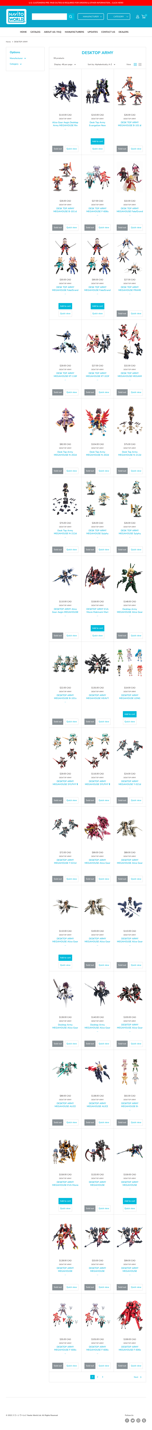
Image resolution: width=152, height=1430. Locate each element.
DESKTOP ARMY (65, 119)
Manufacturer (16, 58)
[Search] (70, 16)
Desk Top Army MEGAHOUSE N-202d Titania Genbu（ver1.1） (65, 454)
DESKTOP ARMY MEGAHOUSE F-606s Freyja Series (130, 1349)
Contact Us (108, 31)
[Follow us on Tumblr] (144, 1420)
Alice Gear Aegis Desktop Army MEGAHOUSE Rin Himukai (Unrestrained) (65, 125)
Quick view (71, 148)
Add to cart (97, 141)
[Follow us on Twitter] (133, 1420)
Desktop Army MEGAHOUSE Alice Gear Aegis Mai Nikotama (65, 1027)
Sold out (58, 148)
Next (136, 1377)
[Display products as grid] (135, 64)
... (65, 128)
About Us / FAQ (52, 31)
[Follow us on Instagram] (138, 1420)
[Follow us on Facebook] (127, 1420)
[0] (143, 16)
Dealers (123, 31)
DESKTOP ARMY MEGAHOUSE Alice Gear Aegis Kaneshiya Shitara (130, 863)
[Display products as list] (140, 64)
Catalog (35, 31)
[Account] (137, 16)
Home (23, 31)
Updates (93, 31)
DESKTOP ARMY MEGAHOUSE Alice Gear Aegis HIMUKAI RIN (97, 863)
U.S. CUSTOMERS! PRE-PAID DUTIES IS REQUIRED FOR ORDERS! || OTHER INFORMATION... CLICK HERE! (76, 2)
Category (14, 64)
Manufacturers (74, 31)
